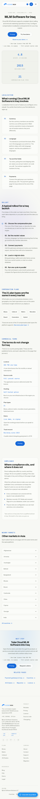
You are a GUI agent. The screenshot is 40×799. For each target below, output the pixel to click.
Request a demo (25, 666)
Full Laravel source (12, 379)
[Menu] (35, 4)
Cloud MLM (11, 12)
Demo (4, 776)
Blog (3, 770)
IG (18, 740)
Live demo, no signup (12, 419)
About (25, 749)
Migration (20, 683)
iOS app (4, 734)
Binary (4, 749)
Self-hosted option (11, 392)
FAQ (3, 773)
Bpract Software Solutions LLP (10, 790)
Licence (30, 683)
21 (4, 406)
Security (25, 758)
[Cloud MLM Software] (10, 4)
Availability (22, 12)
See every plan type (20, 325)
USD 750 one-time (10, 365)
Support (25, 755)
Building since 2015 (12, 433)
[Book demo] (31, 4)
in (3, 740)
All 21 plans (8, 683)
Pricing (12, 34)
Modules (26, 707)
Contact (25, 752)
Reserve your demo (19, 39)
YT (11, 740)
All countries (6, 623)
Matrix (4, 752)
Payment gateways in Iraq (13, 678)
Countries (30, 678)
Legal (3, 779)
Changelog (26, 719)
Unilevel (4, 755)
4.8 (20, 54)
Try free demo (25, 34)
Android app (13, 734)
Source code (27, 716)
